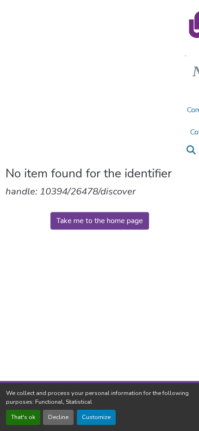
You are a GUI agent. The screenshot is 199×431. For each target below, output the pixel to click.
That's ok (23, 417)
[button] (191, 150)
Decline (58, 417)
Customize (96, 417)
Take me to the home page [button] (99, 221)
